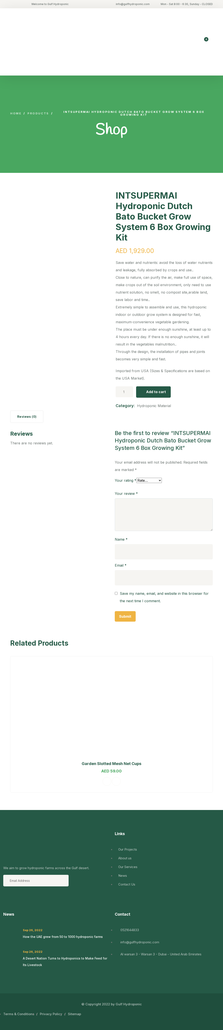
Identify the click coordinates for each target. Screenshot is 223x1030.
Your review (126, 493)
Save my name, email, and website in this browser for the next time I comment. (164, 597)
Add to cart (156, 392)
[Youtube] (19, 900)
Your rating (125, 480)
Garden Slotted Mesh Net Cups (111, 763)
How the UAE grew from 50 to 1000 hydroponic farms (63, 937)
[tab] (26, 417)
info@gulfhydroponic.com (133, 4)
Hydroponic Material (154, 406)
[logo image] (39, 41)
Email (121, 565)
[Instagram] (30, 900)
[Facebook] (7, 900)
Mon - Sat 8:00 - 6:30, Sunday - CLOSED (187, 4)
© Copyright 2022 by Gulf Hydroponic (111, 1004)
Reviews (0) (26, 416)
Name (121, 539)
